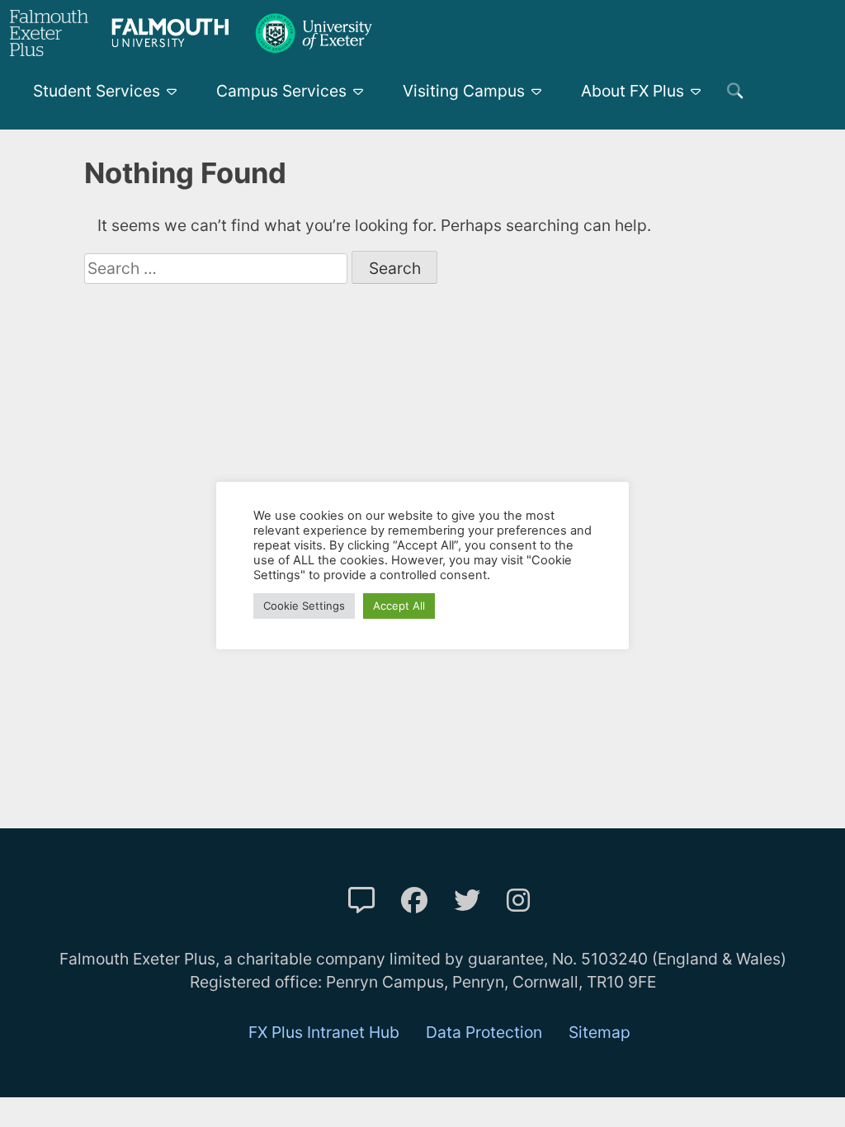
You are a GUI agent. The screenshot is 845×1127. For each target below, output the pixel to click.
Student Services (96, 91)
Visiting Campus (464, 91)
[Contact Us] (361, 900)
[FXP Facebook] (414, 900)
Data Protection (484, 1032)
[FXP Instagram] (518, 900)
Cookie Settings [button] (304, 605)
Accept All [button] (399, 605)
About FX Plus (632, 91)
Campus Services (281, 91)
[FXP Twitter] (467, 900)
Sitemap (599, 1032)
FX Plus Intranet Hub (323, 1032)
